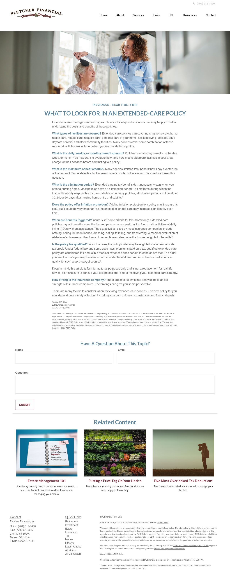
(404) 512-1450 (206, 3)
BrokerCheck (163, 522)
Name (19, 350)
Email (121, 350)
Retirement (71, 521)
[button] (120, 15)
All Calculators (73, 553)
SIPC (200, 559)
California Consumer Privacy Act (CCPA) (191, 545)
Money (69, 539)
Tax (67, 535)
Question (21, 373)
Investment (71, 525)
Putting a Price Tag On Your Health (115, 481)
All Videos (70, 550)
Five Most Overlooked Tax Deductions (183, 481)
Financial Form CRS (113, 516)
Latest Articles (73, 546)
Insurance (71, 532)
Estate (68, 528)
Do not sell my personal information (169, 548)
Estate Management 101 (47, 481)
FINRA (195, 559)
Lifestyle (70, 543)
